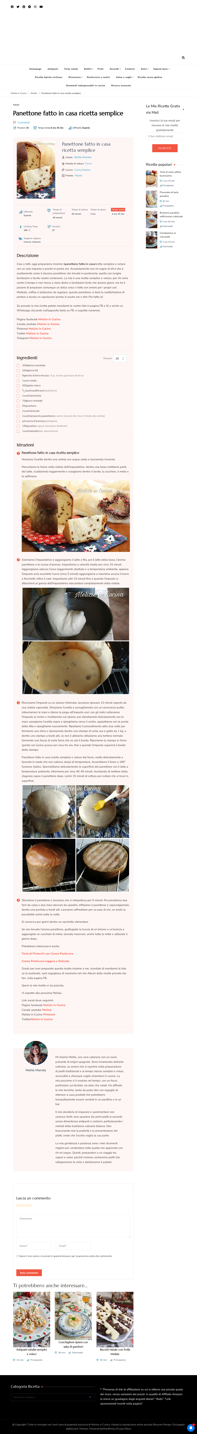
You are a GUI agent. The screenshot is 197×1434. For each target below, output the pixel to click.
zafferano (39, 391)
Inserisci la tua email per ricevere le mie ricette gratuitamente (165, 125)
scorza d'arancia (39, 421)
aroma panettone (63, 416)
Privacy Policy (123, 1428)
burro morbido (32, 400)
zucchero (29, 406)
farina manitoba (33, 365)
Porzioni (107, 358)
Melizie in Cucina (37, 333)
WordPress (109, 1428)
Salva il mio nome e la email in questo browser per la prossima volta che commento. (65, 1256)
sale (31, 411)
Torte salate (71, 68)
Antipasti (53, 68)
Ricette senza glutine (150, 77)
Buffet (87, 68)
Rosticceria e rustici (98, 77)
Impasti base (160, 68)
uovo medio (29, 380)
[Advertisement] (98, 32)
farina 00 (30, 370)
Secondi (114, 68)
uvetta (44, 426)
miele (31, 395)
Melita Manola (83, 157)
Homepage (35, 68)
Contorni (130, 68)
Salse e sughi (124, 77)
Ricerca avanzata (121, 85)
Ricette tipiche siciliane (48, 77)
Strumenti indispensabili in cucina (85, 85)
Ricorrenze (74, 77)
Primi (101, 68)
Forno (88, 163)
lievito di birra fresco (52, 375)
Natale (16, 104)
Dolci (144, 68)
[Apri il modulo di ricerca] (183, 57)
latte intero (31, 385)
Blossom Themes (78, 1428)
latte (40, 431)
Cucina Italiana (82, 170)
